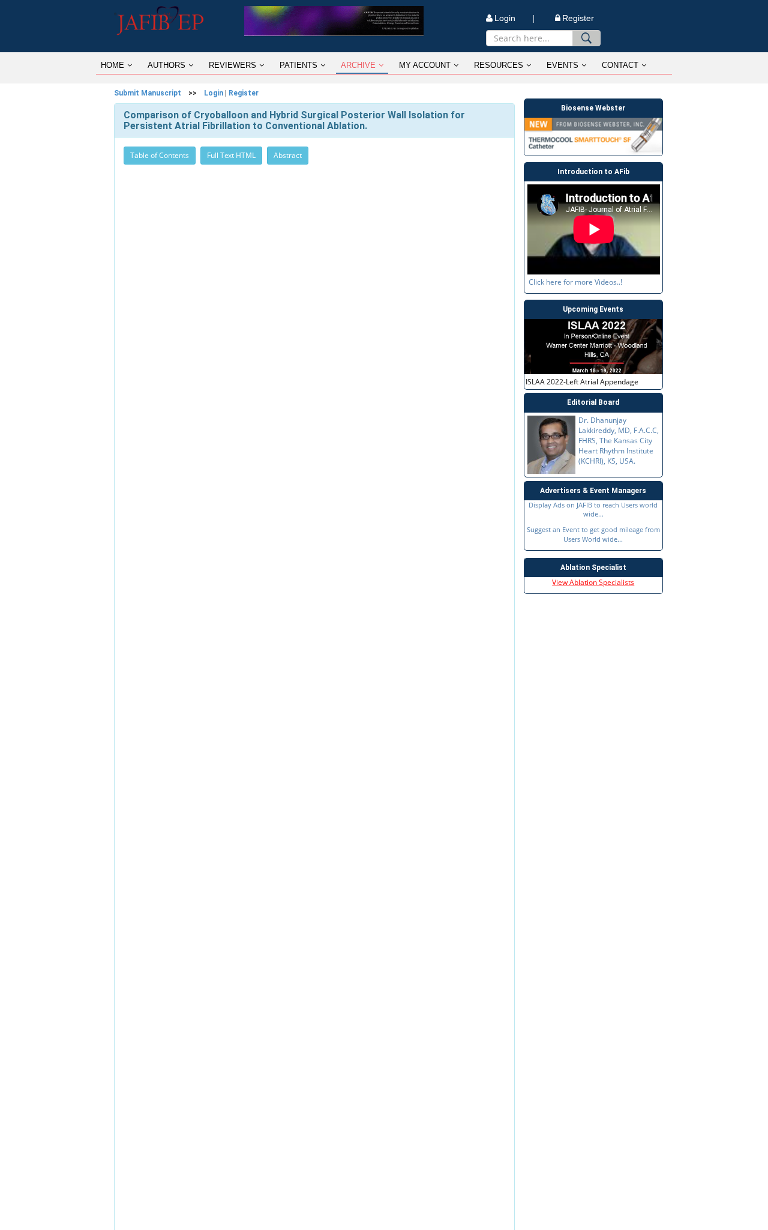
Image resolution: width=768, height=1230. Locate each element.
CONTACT (620, 65)
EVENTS (562, 65)
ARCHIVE (358, 65)
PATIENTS (298, 65)
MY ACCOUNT (425, 65)
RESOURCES (498, 65)
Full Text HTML (231, 155)
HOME (112, 65)
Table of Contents (159, 155)
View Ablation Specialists (593, 582)
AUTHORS (166, 65)
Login (213, 93)
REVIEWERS (232, 65)
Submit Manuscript (147, 93)
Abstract (288, 155)
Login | (514, 18)
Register (578, 18)
